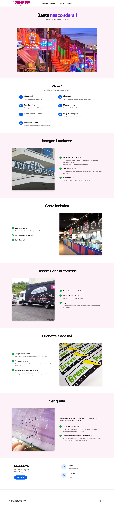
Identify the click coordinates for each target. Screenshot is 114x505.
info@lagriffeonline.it (74, 468)
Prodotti (61, 3)
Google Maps (20, 477)
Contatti (69, 3)
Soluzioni (52, 3)
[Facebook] (103, 501)
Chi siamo (45, 3)
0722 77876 (72, 477)
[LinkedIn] (100, 501)
